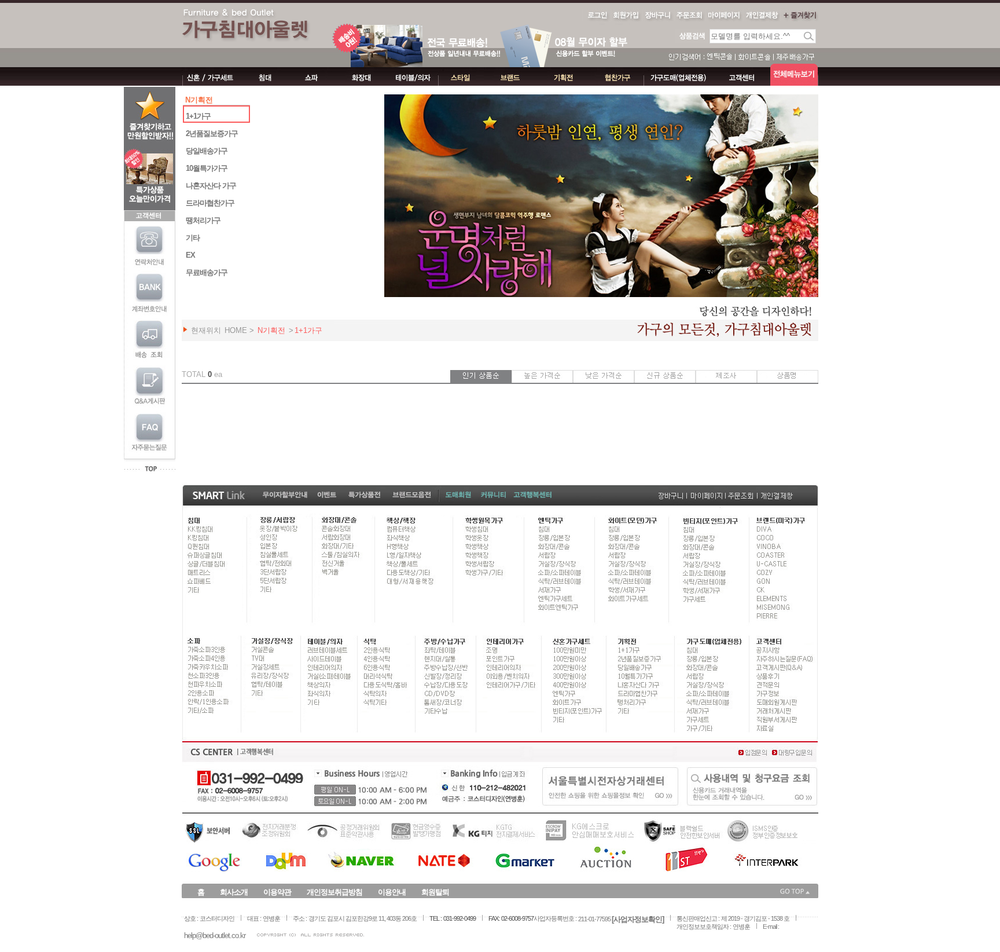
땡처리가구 (203, 220)
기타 (193, 237)
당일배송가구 (206, 151)
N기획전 (271, 330)
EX (190, 255)
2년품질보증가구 (212, 133)
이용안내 (392, 892)
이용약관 (277, 892)
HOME (236, 330)
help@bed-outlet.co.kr (214, 935)
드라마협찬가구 (210, 203)
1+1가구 (198, 116)
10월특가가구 (206, 168)
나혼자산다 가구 (211, 185)
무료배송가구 (206, 272)
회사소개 (234, 892)
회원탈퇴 (435, 892)
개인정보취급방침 (334, 892)
